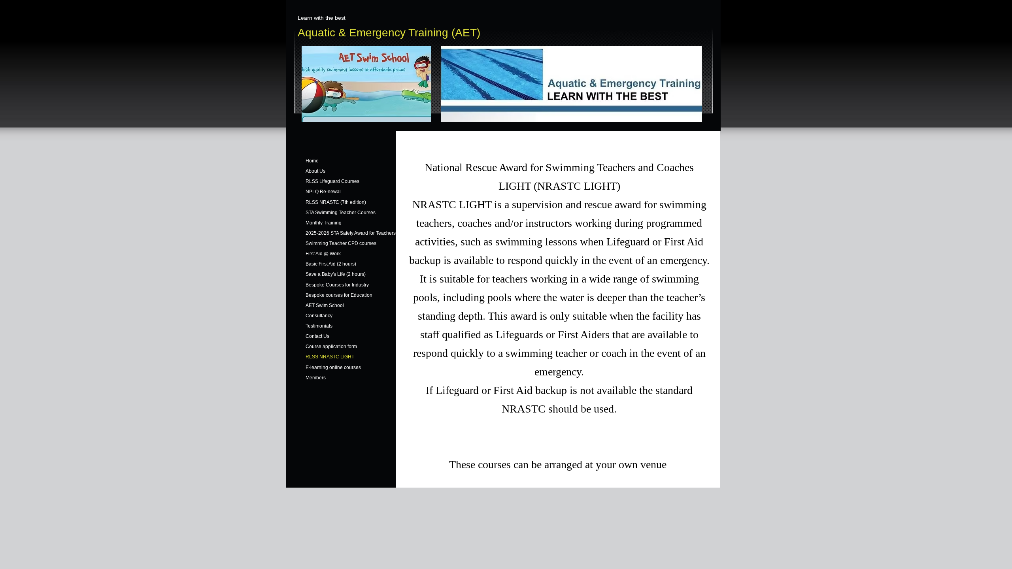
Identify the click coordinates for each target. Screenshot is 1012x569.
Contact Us (317, 336)
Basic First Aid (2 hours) (331, 264)
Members (316, 378)
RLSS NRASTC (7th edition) (336, 202)
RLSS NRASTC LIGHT (330, 357)
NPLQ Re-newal (323, 191)
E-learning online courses (333, 367)
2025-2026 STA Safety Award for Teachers (351, 233)
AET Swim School (325, 305)
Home (312, 161)
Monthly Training (324, 223)
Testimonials (319, 326)
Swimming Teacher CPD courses (341, 243)
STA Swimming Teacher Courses (341, 212)
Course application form (331, 346)
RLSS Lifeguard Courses (332, 181)
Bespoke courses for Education (339, 295)
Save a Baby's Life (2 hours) (336, 274)
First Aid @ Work (323, 253)
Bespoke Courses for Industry (337, 285)
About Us (315, 171)
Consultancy (319, 315)
